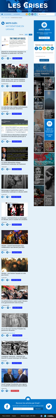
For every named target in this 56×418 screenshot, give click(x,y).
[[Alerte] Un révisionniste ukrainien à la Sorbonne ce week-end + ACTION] (14, 43)
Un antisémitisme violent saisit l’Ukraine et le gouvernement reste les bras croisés (14, 301)
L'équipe (14, 416)
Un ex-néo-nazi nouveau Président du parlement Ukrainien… (13, 329)
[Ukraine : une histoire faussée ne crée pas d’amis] (14, 265)
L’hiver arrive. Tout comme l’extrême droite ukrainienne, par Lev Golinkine (13, 80)
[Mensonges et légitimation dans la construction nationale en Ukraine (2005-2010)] (14, 182)
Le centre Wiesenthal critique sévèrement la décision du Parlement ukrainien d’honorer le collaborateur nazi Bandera (14, 163)
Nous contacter (6, 416)
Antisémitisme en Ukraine (15, 26)
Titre (30, 34)
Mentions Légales (25, 416)
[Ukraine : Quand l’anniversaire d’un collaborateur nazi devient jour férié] (14, 237)
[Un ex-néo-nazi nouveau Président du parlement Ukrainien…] (14, 320)
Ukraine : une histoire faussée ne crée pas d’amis (13, 274)
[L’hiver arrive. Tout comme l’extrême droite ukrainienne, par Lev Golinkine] (14, 71)
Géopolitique (14, 390)
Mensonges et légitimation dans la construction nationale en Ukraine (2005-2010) (14, 191)
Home (2, 17)
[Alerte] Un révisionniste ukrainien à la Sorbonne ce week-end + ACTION (13, 52)
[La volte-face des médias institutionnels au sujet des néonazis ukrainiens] (14, 99)
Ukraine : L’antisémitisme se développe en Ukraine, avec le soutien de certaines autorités (14, 218)
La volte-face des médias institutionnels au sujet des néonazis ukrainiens (14, 108)
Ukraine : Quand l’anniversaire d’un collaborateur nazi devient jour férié (12, 246)
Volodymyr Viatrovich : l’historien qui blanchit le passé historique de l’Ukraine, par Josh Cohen (14, 357)
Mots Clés (7, 17)
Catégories (17, 14)
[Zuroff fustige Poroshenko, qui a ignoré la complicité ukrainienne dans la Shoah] (14, 376)
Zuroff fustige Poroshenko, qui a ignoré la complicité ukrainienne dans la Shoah (14, 385)
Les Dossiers (7, 14)
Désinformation (17, 58)
